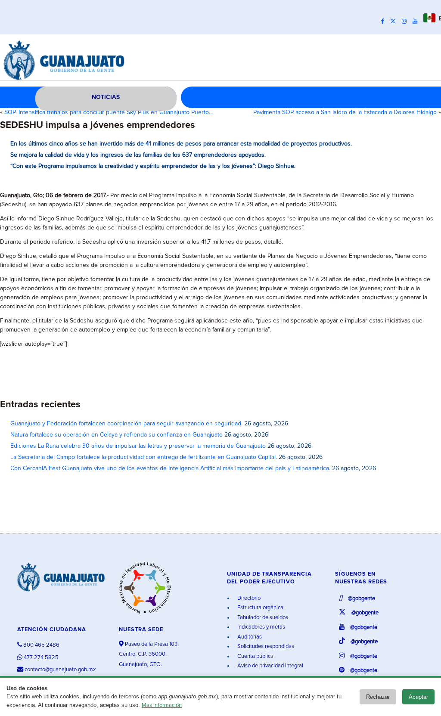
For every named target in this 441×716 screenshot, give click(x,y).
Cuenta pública (254, 656)
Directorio (248, 598)
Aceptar (418, 697)
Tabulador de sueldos (262, 617)
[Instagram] (406, 22)
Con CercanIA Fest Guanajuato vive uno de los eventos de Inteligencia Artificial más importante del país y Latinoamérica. (170, 468)
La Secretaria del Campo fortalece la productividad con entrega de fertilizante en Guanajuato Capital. (143, 457)
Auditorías (249, 637)
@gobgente (361, 598)
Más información (162, 705)
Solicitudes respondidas (265, 646)
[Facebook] (384, 22)
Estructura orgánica (259, 608)
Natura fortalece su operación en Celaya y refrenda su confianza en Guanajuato (116, 435)
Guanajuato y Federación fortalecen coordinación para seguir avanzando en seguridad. (126, 424)
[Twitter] (395, 22)
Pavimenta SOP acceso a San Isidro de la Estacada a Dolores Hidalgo (345, 112)
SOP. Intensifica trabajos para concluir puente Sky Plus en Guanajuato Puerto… (108, 112)
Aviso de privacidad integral (269, 666)
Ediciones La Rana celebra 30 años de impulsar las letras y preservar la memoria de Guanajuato (138, 446)
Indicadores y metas (260, 627)
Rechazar (378, 697)
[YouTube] (417, 22)
